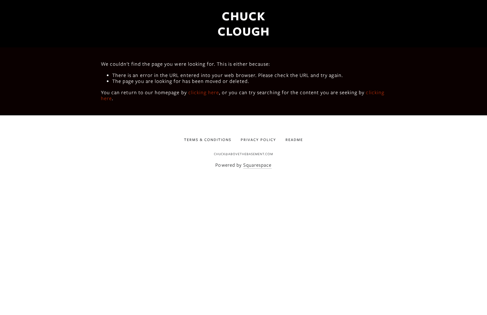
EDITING (102, 46)
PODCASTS (61, 46)
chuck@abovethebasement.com (243, 154)
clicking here (203, 92)
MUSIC (23, 46)
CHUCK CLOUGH (244, 23)
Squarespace (257, 165)
